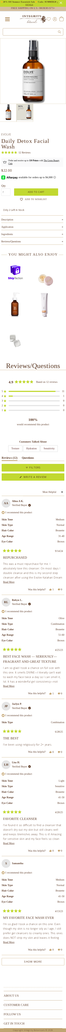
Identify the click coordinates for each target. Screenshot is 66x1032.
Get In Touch (14, 1023)
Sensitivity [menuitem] (49, 448)
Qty (3, 185)
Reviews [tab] (9, 458)
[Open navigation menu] (7, 19)
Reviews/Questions (11, 241)
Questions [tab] (28, 458)
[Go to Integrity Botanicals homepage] (33, 19)
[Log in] (54, 18)
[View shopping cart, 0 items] (61, 19)
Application (32, 227)
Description (32, 219)
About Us (11, 995)
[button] (15, 153)
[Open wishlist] (49, 19)
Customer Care (16, 1004)
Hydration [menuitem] (31, 448)
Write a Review (41, 478)
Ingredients (32, 234)
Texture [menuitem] (15, 448)
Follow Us (12, 1014)
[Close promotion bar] (61, 2)
